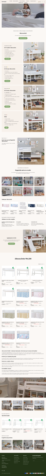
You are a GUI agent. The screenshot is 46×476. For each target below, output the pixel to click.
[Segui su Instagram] (4, 470)
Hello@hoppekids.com (4, 458)
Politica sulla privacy (25, 464)
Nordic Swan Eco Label (17, 461)
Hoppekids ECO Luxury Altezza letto (37, 280)
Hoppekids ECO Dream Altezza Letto (23, 280)
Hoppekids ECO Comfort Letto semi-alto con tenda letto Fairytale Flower (37, 302)
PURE (6, 127)
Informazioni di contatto (26, 462)
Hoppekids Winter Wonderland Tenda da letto (40, 211)
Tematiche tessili (21, 2)
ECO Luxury (7, 106)
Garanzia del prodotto (16, 458)
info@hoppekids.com (4, 467)
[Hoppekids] (4, 2)
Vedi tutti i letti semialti (23, 38)
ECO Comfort (7, 58)
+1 (20, 282)
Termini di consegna (25, 458)
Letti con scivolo (11, 243)
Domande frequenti (16, 457)
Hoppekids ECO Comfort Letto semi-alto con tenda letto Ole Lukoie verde (8, 322)
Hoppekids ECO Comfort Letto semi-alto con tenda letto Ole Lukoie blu (22, 302)
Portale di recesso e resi (26, 461)
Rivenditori (26, 2)
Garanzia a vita (16, 462)
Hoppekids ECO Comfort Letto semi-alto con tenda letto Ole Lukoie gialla (22, 322)
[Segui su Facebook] (2, 470)
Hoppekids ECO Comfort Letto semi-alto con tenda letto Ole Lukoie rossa (8, 343)
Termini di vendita (25, 457)
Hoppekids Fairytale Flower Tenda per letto (5, 211)
